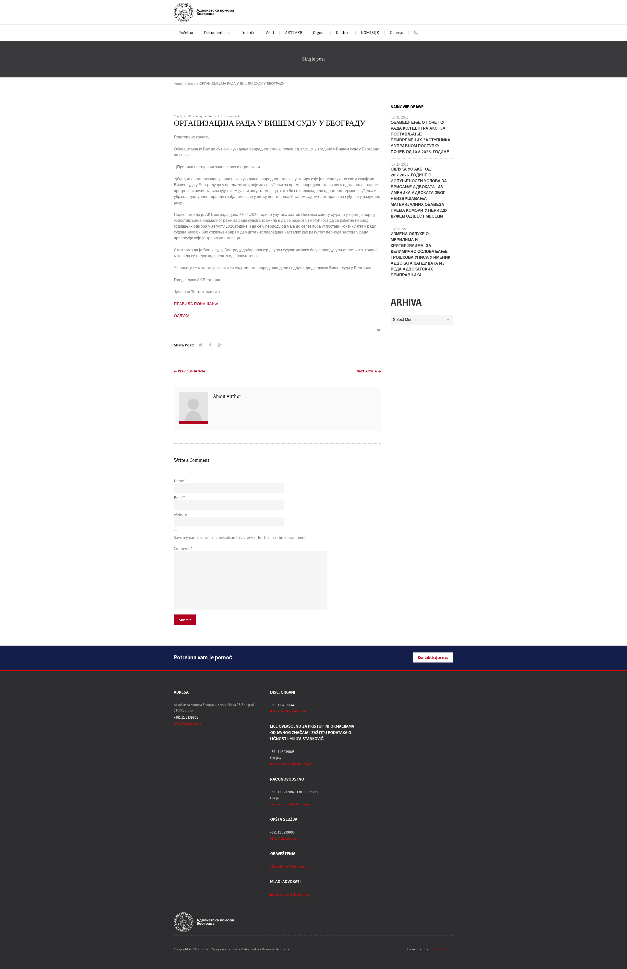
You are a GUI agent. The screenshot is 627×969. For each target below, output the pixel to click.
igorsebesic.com (441, 949)
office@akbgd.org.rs (188, 723)
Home (178, 83)
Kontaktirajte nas (433, 657)
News (191, 83)
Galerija (396, 32)
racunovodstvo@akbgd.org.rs (290, 804)
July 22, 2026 (400, 229)
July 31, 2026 (400, 117)
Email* (179, 497)
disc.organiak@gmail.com (288, 711)
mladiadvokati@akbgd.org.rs (290, 894)
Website (180, 514)
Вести (212, 116)
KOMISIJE (370, 32)
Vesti (269, 32)
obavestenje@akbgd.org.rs (288, 866)
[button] (416, 33)
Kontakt (343, 32)
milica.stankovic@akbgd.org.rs (291, 764)
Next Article (366, 371)
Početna (186, 32)
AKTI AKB (293, 32)
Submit (185, 619)
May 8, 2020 (182, 116)
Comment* (183, 548)
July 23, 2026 (400, 164)
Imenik (247, 32)
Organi (319, 32)
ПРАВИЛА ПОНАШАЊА (196, 303)
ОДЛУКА (182, 315)
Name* (180, 480)
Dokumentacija (217, 32)
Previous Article (191, 371)
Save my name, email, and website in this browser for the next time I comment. (240, 537)
